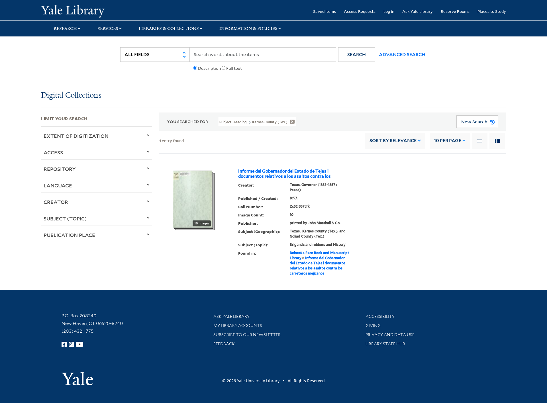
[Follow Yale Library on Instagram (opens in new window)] (71, 344)
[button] (356, 54)
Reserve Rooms (455, 11)
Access (53, 152)
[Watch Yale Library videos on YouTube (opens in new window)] (79, 344)
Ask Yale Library (417, 11)
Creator (56, 202)
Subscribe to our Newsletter (247, 334)
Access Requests (359, 11)
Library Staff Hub (385, 343)
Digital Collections (71, 95)
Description (209, 68)
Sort (393, 140)
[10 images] (192, 198)
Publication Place (69, 235)
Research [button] (65, 28)
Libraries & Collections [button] (169, 28)
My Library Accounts (237, 325)
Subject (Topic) (65, 218)
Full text (234, 68)
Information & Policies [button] (248, 28)
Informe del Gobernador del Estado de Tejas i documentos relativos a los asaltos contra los (284, 174)
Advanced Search (402, 54)
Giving (373, 325)
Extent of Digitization (76, 135)
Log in (388, 11)
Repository (60, 168)
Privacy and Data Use (390, 334)
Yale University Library (76, 11)
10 (447, 140)
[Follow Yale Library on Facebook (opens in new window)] (64, 344)
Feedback (224, 343)
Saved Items (324, 11)
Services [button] (107, 28)
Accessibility (380, 316)
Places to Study (491, 11)
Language (58, 185)
